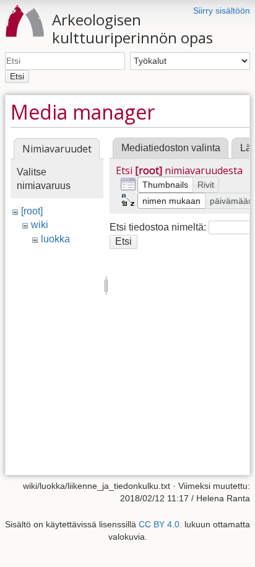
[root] (32, 211)
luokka (55, 239)
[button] (165, 185)
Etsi (17, 76)
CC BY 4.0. (160, 524)
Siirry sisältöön (221, 10)
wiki (39, 224)
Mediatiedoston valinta (170, 148)
